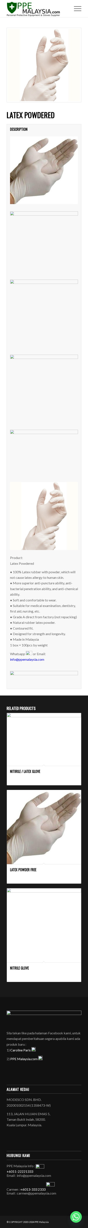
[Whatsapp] (76, 1217)
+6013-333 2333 (32, 1189)
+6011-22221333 (20, 1171)
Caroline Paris (20, 1050)
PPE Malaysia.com (24, 1059)
